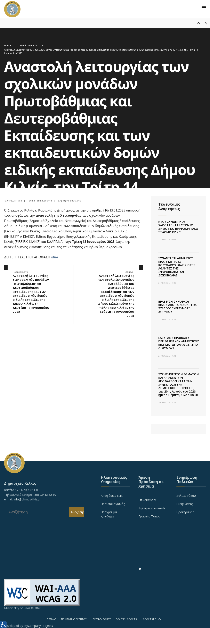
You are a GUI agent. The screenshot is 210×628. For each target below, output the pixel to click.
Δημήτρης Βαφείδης (69, 200)
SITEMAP (51, 619)
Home (7, 45)
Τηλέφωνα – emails (151, 508)
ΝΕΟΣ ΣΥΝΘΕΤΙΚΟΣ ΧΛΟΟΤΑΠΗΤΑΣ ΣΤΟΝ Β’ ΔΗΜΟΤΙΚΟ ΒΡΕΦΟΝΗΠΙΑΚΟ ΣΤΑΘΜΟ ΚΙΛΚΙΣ (178, 227)
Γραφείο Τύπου (149, 516)
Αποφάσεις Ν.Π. (112, 496)
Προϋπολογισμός (113, 504)
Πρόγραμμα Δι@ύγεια (109, 514)
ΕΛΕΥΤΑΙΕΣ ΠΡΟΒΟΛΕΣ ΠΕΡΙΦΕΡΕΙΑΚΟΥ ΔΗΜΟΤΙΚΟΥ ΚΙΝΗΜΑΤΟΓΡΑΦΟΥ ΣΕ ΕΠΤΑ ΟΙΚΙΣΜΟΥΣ (178, 343)
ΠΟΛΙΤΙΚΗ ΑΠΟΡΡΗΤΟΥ (74, 619)
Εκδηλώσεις (184, 504)
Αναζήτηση (77, 512)
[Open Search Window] (203, 23)
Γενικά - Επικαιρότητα (31, 45)
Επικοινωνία (147, 500)
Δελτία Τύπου (186, 496)
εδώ (54, 257)
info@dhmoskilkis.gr (27, 499)
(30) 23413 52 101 (45, 495)
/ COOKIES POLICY (151, 619)
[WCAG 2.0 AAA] (105, 592)
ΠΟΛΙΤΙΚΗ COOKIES (126, 619)
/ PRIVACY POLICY (101, 619)
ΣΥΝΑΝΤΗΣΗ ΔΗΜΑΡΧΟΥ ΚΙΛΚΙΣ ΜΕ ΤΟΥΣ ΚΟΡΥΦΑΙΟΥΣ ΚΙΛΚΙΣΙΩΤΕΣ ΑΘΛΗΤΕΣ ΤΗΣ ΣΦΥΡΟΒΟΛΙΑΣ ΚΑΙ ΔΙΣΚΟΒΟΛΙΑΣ (176, 266)
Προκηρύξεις (185, 512)
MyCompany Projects (38, 626)
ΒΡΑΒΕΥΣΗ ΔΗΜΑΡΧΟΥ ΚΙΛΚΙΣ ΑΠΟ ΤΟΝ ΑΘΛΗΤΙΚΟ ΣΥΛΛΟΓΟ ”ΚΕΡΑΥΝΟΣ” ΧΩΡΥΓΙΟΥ (177, 307)
